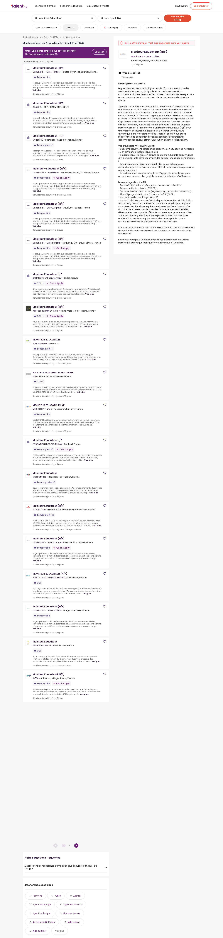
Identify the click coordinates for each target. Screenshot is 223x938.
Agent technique (42, 913)
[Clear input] (92, 18)
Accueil (77, 895)
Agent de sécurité (72, 904)
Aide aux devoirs (71, 913)
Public (58, 895)
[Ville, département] (127, 18)
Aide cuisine (74, 922)
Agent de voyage (42, 904)
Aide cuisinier (39, 930)
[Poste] (61, 18)
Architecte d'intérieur (44, 922)
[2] (76, 845)
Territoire (37, 895)
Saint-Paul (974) (51, 37)
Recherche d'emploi (32, 37)
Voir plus (37, 90)
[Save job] (104, 68)
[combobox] (63, 18)
